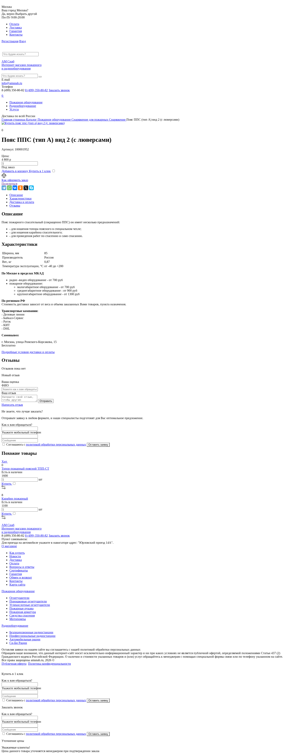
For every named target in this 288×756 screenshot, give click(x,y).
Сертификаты (18, 570)
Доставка (15, 27)
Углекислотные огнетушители (29, 605)
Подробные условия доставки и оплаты (28, 352)
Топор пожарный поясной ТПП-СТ (25, 468)
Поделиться (9, 183)
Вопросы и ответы (21, 567)
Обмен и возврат (20, 577)
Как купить (17, 552)
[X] (26, 187)
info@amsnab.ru (12, 83)
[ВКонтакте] (15, 187)
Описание (16, 195)
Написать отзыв (12, 404)
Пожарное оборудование (26, 102)
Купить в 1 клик (40, 171)
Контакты (16, 34)
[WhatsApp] (9, 187)
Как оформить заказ (15, 180)
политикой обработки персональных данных (56, 444)
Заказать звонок (59, 90)
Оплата (14, 24)
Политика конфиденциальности (49, 663)
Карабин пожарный (15, 498)
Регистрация (10, 41)
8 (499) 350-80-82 (36, 90)
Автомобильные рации (24, 639)
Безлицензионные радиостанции (31, 632)
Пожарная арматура (22, 612)
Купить (7, 483)
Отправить (46, 401)
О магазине (9, 546)
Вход (22, 41)
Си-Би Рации (18, 643)
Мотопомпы (17, 619)
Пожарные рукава (21, 608)
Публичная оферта (14, 663)
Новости (15, 556)
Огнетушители (19, 598)
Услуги (14, 109)
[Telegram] (4, 187)
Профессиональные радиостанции (32, 636)
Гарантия (15, 31)
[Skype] (31, 187)
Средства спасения (22, 615)
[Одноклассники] (20, 187)
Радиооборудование (22, 106)
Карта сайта (17, 584)
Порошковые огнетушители (28, 601)
